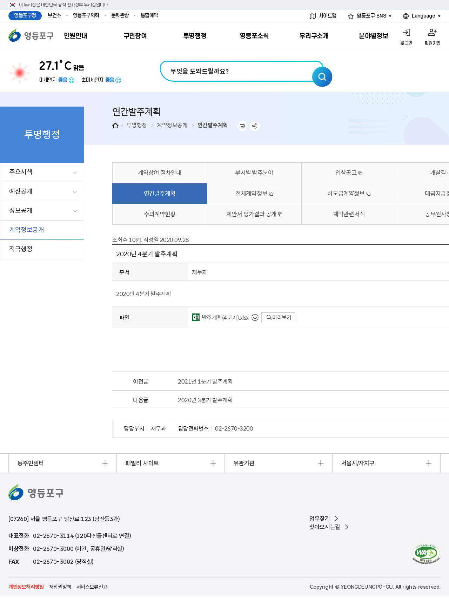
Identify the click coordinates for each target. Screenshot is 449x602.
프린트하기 (242, 126)
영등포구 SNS (371, 16)
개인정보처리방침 (26, 587)
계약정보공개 (172, 125)
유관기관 (244, 463)
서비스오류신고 (91, 587)
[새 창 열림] (426, 553)
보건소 (54, 16)
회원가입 (432, 43)
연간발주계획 (212, 125)
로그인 (406, 43)
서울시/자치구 (358, 463)
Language (423, 16)
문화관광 (120, 16)
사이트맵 (327, 16)
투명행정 (137, 125)
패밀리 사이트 (142, 463)
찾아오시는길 (324, 526)
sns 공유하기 (255, 126)
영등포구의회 (86, 16)
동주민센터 (31, 463)
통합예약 (149, 16)
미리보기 (281, 317)
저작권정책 (60, 587)
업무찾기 (319, 518)
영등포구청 (25, 16)
